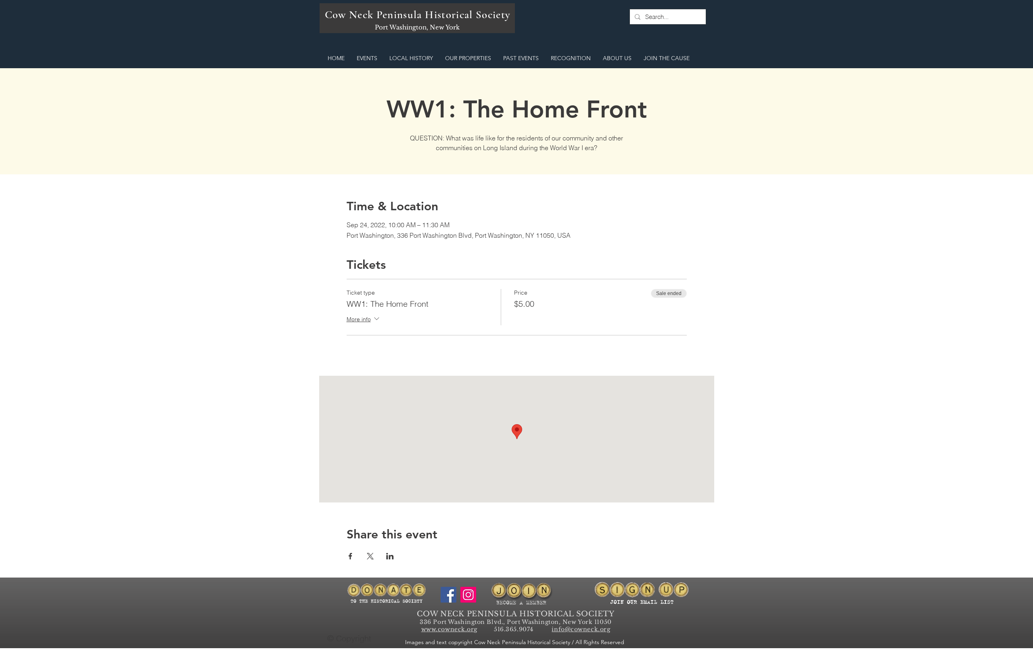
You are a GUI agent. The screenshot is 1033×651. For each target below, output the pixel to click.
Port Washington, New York (417, 27)
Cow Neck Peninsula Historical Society (418, 14)
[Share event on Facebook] (350, 556)
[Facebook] (448, 595)
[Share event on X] (370, 556)
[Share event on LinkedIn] (390, 556)
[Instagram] (468, 595)
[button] (367, 58)
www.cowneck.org (449, 629)
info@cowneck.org (581, 629)
